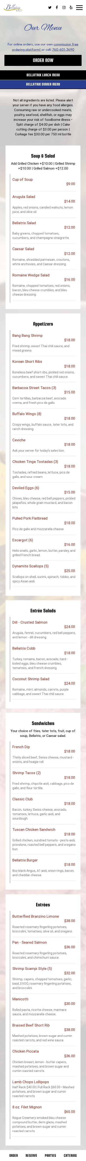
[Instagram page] (63, 7)
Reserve (31, 1155)
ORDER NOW (43, 60)
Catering (70, 1155)
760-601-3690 (63, 50)
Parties (50, 1155)
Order (13, 1155)
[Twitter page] (49, 7)
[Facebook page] (56, 7)
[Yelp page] (71, 7)
